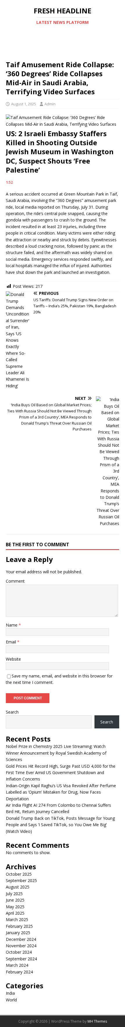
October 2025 (19, 874)
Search (12, 712)
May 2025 (15, 906)
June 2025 (15, 900)
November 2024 (21, 945)
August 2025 (17, 887)
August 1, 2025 (23, 104)
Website (13, 659)
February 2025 (19, 926)
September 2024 (21, 959)
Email (11, 642)
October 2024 (19, 952)
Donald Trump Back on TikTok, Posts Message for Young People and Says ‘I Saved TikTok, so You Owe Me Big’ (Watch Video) (60, 824)
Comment (15, 581)
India (10, 993)
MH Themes (97, 1021)
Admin (50, 104)
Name (12, 625)
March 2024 (17, 965)
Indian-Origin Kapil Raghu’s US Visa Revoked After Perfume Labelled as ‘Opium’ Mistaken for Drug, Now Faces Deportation (61, 792)
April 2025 (15, 913)
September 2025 (21, 880)
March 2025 (17, 919)
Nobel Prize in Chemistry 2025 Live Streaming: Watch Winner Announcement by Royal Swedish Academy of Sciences (56, 753)
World (11, 1000)
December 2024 (21, 939)
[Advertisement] (62, 48)
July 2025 (14, 893)
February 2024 (19, 972)
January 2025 (18, 932)
